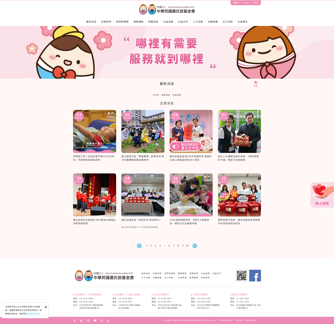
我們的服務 (122, 21)
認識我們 (106, 21)
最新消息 (91, 21)
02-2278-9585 (125, 298)
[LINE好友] (95, 320)
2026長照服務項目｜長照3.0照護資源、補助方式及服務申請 (191, 202)
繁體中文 (237, 3)
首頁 (256, 86)
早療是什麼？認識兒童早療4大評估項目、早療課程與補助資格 (94, 139)
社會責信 (243, 21)
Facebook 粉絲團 (255, 275)
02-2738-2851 (164, 298)
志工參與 (228, 21)
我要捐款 (153, 21)
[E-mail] (101, 320)
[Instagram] (88, 320)
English (247, 3)
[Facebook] (74, 320)
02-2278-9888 (86, 298)
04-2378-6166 (204, 298)
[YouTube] (81, 320)
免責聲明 (193, 278)
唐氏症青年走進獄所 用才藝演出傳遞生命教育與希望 (94, 202)
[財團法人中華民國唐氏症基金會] (167, 9)
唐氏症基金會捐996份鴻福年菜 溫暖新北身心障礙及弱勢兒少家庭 (191, 139)
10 (187, 245)
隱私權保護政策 (33, 314)
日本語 (255, 3)
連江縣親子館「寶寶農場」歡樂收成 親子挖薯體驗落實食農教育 (142, 139)
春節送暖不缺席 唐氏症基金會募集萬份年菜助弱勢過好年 (239, 202)
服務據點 (138, 21)
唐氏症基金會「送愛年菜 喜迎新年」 (142, 202)
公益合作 (183, 21)
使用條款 (205, 278)
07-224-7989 (242, 298)
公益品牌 (205, 273)
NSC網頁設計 (250, 320)
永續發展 (213, 21)
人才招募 (198, 21)
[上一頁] (139, 245)
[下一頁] (194, 245)
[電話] (108, 320)
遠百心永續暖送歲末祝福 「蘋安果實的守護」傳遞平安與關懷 (239, 139)
